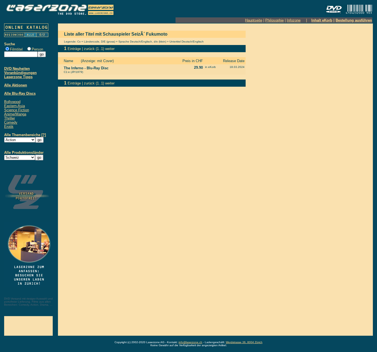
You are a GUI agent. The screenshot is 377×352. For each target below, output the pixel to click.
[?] (43, 135)
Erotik (9, 127)
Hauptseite (253, 20)
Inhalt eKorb (321, 20)
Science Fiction (16, 110)
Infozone (294, 20)
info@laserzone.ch (190, 342)
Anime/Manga (15, 114)
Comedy (10, 122)
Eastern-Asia (14, 106)
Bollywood (12, 102)
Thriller (9, 118)
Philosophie (274, 20)
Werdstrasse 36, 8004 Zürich (244, 342)
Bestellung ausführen (354, 20)
